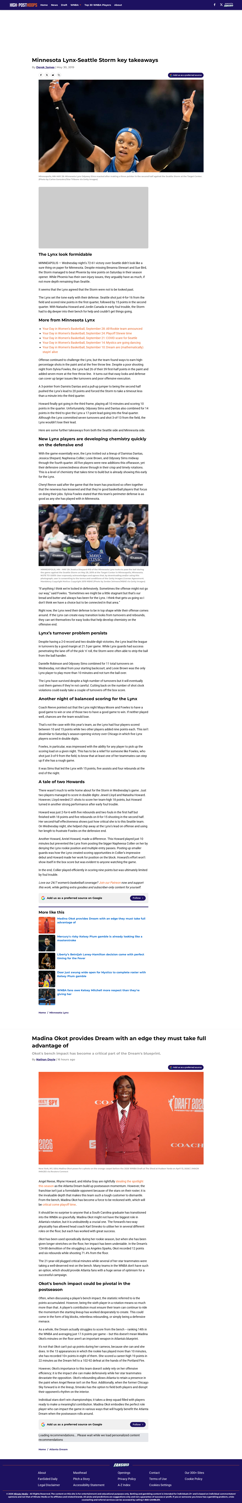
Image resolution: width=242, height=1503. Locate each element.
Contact (154, 1472)
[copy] (59, 75)
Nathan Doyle (45, 1059)
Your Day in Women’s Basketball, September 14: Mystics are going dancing (92, 342)
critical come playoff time (59, 1204)
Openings (124, 1472)
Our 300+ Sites (194, 1472)
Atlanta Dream (58, 1449)
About (118, 4)
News (54, 4)
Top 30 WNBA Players (97, 4)
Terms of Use (158, 1479)
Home (44, 4)
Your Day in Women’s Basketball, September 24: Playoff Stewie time (87, 333)
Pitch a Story (81, 1479)
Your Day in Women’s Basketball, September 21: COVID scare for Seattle (90, 338)
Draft (64, 4)
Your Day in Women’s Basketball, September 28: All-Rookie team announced (92, 328)
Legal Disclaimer (49, 1485)
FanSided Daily (48, 1479)
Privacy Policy (127, 1479)
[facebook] (214, 4)
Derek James (45, 67)
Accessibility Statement (88, 1485)
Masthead (80, 1472)
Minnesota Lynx (59, 1012)
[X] (221, 4)
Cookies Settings (160, 1485)
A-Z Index (124, 1485)
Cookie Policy (193, 1479)
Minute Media (21, 1494)
